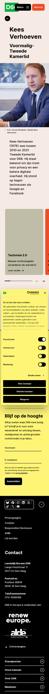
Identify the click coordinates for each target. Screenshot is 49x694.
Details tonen (34, 375)
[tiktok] (7, 506)
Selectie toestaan (24, 391)
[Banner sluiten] (45, 293)
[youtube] (18, 506)
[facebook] (12, 502)
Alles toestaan (24, 383)
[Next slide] (42, 281)
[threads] (28, 502)
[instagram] (18, 502)
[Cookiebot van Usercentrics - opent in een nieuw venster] (29, 293)
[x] (12, 506)
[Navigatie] (40, 504)
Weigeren (24, 399)
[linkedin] (23, 502)
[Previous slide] (38, 281)
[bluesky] (7, 502)
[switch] (42, 348)
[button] (23, 7)
